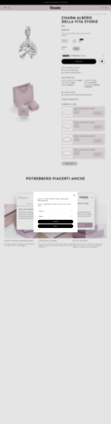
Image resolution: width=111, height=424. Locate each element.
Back (55, 226)
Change (55, 222)
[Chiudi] (74, 195)
